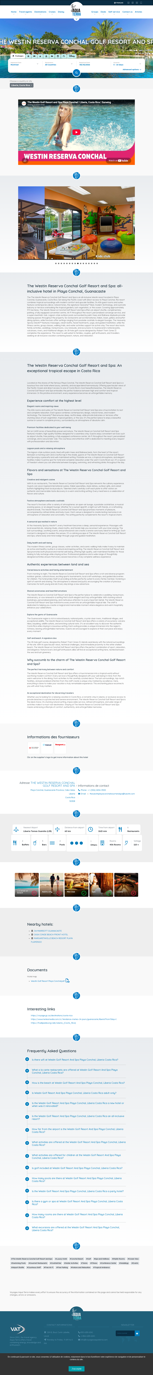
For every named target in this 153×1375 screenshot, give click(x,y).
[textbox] (51, 64)
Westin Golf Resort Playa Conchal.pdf (48, 981)
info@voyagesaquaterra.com (94, 1340)
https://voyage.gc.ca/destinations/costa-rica (51, 1015)
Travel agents (25, 12)
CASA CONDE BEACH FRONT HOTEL (51, 934)
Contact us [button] (127, 12)
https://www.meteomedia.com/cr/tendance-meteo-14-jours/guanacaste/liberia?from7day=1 (74, 1019)
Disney (61, 12)
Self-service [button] (114, 12)
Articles (138, 12)
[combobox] (25, 65)
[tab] (17, 56)
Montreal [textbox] (15, 65)
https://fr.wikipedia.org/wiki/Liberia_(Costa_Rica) (53, 1023)
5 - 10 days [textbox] (118, 65)
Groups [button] (94, 12)
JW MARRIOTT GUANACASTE (48, 931)
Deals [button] (103, 12)
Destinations (40, 12)
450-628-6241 (86, 1332)
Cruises (52, 12)
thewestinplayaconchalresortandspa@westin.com (112, 794)
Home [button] (13, 12)
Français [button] (119, 3)
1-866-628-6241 (87, 1336)
